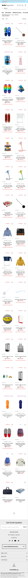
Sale (13, 14)
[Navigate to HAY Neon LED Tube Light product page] (20, 290)
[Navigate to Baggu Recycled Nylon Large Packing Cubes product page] (20, 433)
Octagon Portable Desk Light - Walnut (20, 43)
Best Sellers (8, 12)
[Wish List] (20, 5)
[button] (4, 95)
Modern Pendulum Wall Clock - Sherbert (7, 415)
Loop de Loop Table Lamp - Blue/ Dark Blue (7, 186)
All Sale (16, 14)
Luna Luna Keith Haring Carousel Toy (7, 156)
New (3, 12)
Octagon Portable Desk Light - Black (20, 215)
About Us (3, 556)
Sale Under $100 (5, 15)
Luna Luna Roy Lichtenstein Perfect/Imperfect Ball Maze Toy (7, 213)
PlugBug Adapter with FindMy (20, 328)
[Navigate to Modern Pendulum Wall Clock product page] (7, 404)
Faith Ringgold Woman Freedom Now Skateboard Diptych (7, 128)
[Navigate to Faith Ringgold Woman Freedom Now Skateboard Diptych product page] (7, 118)
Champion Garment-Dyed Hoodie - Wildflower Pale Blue (7, 243)
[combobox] (15, 8)
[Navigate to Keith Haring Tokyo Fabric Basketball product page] (7, 319)
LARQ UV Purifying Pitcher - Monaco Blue (7, 272)
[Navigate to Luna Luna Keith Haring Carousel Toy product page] (7, 146)
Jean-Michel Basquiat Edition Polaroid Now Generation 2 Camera (20, 241)
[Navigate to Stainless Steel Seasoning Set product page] (20, 347)
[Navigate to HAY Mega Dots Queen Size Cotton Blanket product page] (20, 491)
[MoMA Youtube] (15, 541)
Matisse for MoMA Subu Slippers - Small (7, 41)
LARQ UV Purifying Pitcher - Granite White (20, 129)
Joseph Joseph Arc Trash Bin (7, 357)
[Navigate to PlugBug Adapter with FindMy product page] (20, 319)
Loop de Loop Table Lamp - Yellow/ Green (20, 186)
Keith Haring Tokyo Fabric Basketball (7, 328)
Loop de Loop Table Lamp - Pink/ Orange (20, 158)
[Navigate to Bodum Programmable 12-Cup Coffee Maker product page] (7, 60)
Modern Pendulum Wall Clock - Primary (20, 415)
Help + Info (4, 553)
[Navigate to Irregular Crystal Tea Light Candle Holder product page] (20, 89)
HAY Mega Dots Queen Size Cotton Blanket (20, 500)
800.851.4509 (14, 532)
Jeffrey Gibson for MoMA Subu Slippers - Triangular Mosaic (7, 444)
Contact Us (14, 537)
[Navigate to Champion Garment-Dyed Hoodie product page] (7, 232)
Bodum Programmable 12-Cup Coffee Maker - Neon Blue (7, 71)
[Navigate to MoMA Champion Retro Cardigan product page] (20, 462)
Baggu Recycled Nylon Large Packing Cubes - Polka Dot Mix (7, 473)
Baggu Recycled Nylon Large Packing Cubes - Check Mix (20, 444)
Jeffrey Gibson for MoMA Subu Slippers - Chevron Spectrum (7, 100)
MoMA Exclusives (17, 12)
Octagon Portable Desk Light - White (7, 302)
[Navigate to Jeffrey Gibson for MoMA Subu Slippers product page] (7, 89)
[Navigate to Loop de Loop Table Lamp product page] (20, 146)
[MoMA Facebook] (12, 541)
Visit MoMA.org (14, 569)
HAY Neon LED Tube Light (20, 299)
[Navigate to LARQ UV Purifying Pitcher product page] (20, 118)
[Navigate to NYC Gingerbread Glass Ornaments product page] (7, 376)
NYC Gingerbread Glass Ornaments (7, 385)
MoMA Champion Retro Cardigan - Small (20, 472)
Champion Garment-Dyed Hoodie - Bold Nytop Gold (20, 272)
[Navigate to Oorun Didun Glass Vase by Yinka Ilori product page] (20, 60)
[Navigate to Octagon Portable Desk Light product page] (20, 32)
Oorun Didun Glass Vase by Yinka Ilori (20, 70)
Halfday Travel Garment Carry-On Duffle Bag (7, 500)
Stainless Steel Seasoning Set (20, 357)
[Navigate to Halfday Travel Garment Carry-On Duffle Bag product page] (7, 491)
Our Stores (4, 559)
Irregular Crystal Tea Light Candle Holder (20, 98)
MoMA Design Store (6, 14)
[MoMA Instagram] (9, 541)
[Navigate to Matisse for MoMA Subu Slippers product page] (7, 32)
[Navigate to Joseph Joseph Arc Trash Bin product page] (7, 347)
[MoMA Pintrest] (18, 541)
